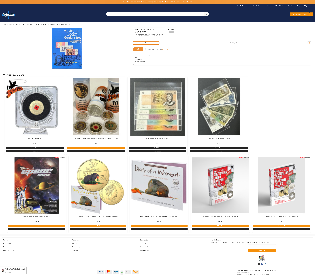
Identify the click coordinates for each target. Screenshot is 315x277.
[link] (262, 264)
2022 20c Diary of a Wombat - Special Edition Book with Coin (159, 216)
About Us (291, 6)
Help (298, 6)
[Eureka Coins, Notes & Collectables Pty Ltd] (9, 14)
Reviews (159, 49)
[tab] (138, 49)
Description (138, 49)
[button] (309, 43)
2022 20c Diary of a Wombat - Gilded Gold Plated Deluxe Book (98, 216)
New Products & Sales (243, 6)
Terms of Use (144, 243)
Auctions (267, 6)
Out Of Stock (35, 148)
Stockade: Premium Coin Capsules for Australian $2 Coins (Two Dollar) (96, 138)
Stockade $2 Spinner (34, 138)
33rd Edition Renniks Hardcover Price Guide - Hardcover (220, 216)
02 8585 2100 (169, 2)
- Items (300, 14)
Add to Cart (96, 148)
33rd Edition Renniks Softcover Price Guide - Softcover (281, 216)
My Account (7, 243)
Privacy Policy (144, 247)
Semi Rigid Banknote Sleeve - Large (219, 138)
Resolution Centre (9, 250)
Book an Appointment (184, 2)
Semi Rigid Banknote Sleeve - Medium (157, 138)
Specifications (149, 49)
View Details (35, 151)
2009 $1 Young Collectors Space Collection (36, 216)
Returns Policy (145, 250)
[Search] (207, 14)
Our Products (257, 6)
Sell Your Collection (279, 6)
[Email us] (259, 264)
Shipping (75, 250)
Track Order (7, 247)
